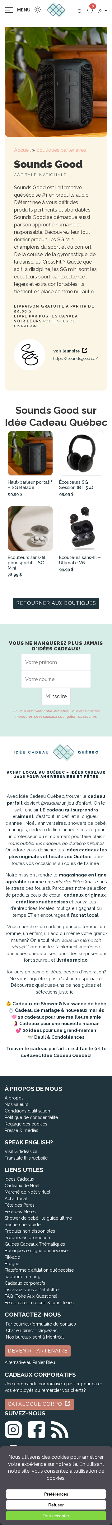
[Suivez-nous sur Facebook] (36, 1428)
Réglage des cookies (26, 1123)
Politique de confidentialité (31, 1117)
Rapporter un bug (22, 1276)
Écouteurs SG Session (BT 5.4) (76, 484)
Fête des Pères (20, 1205)
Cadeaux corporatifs (25, 1283)
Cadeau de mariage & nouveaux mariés (59, 1010)
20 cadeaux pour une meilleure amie (59, 1017)
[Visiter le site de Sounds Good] (29, 354)
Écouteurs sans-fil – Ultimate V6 (80, 560)
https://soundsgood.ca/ (75, 358)
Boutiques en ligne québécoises (37, 1250)
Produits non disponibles (30, 1231)
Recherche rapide (22, 1224)
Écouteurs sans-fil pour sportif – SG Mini (26, 562)
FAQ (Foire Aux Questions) (31, 1296)
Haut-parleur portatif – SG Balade (30, 484)
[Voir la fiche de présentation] (30, 453)
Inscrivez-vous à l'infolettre (31, 1289)
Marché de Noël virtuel (27, 1192)
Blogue (12, 1263)
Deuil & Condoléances (59, 1037)
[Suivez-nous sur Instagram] (13, 1428)
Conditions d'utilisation (27, 1110)
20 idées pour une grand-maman (59, 1030)
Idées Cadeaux (19, 1179)
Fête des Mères (20, 1211)
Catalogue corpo (36, 1404)
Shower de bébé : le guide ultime (38, 1218)
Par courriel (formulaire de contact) (41, 1324)
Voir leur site (67, 351)
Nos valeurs (16, 1104)
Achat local (16, 1198)
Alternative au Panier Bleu (30, 1362)
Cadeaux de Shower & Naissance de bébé (59, 1003)
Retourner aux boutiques (56, 603)
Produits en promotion (27, 1237)
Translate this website (26, 1158)
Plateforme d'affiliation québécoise (39, 1270)
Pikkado (12, 1257)
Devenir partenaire (38, 1351)
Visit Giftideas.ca (21, 1151)
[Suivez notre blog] (59, 1428)
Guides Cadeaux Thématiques (35, 1244)
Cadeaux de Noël (22, 1185)
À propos (14, 1097)
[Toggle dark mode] (37, 9)
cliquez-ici (47, 1330)
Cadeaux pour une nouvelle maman (59, 1023)
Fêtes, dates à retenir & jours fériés (39, 1302)
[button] (102, 10)
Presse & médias (21, 1130)
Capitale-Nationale (40, 175)
